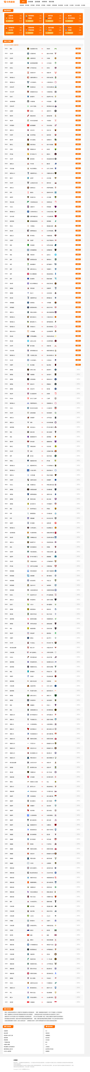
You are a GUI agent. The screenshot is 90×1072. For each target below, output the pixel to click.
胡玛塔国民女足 (34, 350)
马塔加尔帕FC (33, 561)
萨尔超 (11, 154)
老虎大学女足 (33, 614)
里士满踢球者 (33, 274)
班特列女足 (49, 887)
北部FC (48, 920)
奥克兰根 (32, 432)
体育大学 (49, 762)
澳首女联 (12, 944)
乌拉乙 (11, 206)
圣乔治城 (49, 839)
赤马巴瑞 (49, 178)
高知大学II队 (50, 911)
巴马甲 (11, 360)
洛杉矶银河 (49, 700)
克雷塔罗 (49, 288)
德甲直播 (38, 5)
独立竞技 (49, 365)
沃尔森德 (32, 777)
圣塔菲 (48, 393)
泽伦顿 (31, 676)
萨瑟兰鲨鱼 (33, 858)
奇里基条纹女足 (34, 91)
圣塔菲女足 (49, 202)
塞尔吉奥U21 (33, 317)
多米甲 (11, 345)
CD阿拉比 (49, 360)
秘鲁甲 (11, 523)
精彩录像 (51, 1)
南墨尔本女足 (33, 877)
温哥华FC (49, 111)
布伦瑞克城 (33, 796)
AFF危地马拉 (33, 68)
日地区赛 (12, 652)
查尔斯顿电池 (50, 710)
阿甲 (11, 192)
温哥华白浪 (49, 494)
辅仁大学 (32, 647)
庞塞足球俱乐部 (50, 532)
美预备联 (12, 302)
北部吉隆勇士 (50, 815)
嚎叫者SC (32, 920)
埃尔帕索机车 (33, 547)
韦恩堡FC (49, 269)
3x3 (46, 1030)
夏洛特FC (49, 369)
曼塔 (31, 451)
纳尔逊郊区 (33, 580)
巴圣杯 (11, 72)
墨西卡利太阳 (33, 681)
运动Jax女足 (33, 341)
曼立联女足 (49, 968)
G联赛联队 (47, 1035)
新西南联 (12, 571)
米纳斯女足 (33, 484)
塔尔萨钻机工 (33, 508)
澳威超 (11, 829)
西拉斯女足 (33, 87)
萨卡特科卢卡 (33, 154)
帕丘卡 (31, 293)
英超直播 (22, 5)
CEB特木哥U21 (33, 211)
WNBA (11, 657)
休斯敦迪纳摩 (33, 489)
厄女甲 (11, 182)
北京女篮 (47, 1037)
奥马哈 (31, 456)
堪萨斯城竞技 (33, 494)
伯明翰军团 (49, 250)
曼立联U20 (49, 753)
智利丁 (11, 178)
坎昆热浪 (49, 681)
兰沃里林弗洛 (33, 815)
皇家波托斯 (49, 115)
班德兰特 (49, 72)
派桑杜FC (32, 206)
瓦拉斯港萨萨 (50, 331)
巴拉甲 (11, 159)
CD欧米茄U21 (50, 82)
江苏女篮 (47, 1039)
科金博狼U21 (50, 527)
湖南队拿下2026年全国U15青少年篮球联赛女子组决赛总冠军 (18, 1016)
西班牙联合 (33, 144)
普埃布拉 (49, 609)
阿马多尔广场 (50, 642)
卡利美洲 (49, 120)
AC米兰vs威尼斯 (7, 1051)
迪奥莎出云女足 (34, 983)
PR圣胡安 (49, 101)
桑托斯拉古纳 (33, 767)
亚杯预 (11, 935)
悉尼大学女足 (33, 968)
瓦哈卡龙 (49, 130)
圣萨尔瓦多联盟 (34, 566)
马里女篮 (47, 1033)
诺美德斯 (32, 575)
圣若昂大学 (33, 72)
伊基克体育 (33, 446)
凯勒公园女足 (50, 892)
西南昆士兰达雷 (34, 781)
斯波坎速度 (49, 278)
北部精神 (49, 863)
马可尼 (31, 863)
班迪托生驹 (33, 959)
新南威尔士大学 (50, 853)
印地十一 (49, 705)
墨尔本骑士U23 (50, 729)
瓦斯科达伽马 (33, 480)
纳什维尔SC (33, 503)
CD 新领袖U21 (50, 465)
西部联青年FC (33, 825)
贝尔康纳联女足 (34, 944)
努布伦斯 (32, 441)
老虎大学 (49, 767)
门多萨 (48, 398)
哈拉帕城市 (49, 412)
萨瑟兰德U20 (33, 757)
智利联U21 (12, 77)
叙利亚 (48, 930)
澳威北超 (12, 777)
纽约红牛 (32, 384)
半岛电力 (49, 978)
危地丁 (11, 96)
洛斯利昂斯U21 (33, 77)
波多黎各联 (12, 101)
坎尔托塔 (49, 446)
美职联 (11, 369)
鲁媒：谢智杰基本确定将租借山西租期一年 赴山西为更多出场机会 (48, 1018)
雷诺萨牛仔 (33, 542)
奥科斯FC (32, 96)
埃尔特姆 (32, 810)
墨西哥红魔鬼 (33, 619)
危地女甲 (12, 87)
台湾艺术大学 (33, 762)
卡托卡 (31, 604)
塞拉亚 (48, 163)
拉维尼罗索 (33, 686)
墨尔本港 (49, 820)
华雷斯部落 (49, 235)
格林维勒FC (33, 264)
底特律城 (49, 436)
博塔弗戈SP (33, 149)
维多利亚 (49, 135)
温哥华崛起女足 (34, 216)
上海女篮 (47, 1046)
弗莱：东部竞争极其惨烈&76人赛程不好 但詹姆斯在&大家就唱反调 (19, 1012)
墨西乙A (12, 130)
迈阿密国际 (33, 379)
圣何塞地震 (49, 489)
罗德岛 (48, 508)
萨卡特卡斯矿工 (50, 427)
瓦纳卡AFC (33, 585)
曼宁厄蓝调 (49, 801)
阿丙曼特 (12, 125)
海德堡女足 (33, 887)
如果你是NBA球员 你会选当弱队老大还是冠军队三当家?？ (47, 1014)
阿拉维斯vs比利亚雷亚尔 (9, 1046)
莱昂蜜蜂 (49, 221)
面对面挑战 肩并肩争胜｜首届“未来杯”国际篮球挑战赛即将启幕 (18, 1018)
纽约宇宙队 (49, 456)
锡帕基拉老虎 (50, 226)
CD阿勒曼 (32, 331)
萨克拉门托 (49, 671)
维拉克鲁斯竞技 (50, 312)
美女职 (11, 230)
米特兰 (48, 68)
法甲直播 (43, 5)
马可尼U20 (32, 743)
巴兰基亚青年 (33, 393)
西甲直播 (27, 5)
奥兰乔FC (49, 638)
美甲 (11, 259)
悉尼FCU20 (49, 987)
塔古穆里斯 (49, 992)
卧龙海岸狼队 (33, 834)
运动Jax (49, 254)
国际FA (48, 154)
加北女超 (12, 216)
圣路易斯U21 (50, 403)
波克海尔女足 (50, 868)
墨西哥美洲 (33, 609)
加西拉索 (49, 523)
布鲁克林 (32, 254)
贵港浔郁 (6, 1039)
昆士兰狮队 (33, 978)
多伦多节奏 (49, 657)
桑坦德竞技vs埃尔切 (8, 1049)
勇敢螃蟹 (49, 556)
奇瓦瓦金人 (33, 427)
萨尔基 (48, 460)
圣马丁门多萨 (33, 398)
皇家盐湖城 (49, 623)
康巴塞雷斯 (33, 125)
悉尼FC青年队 (50, 829)
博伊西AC (49, 259)
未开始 (78, 369)
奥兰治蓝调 (49, 432)
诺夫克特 (49, 805)
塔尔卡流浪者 (50, 144)
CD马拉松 (49, 63)
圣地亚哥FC (33, 700)
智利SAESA (12, 331)
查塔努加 (32, 302)
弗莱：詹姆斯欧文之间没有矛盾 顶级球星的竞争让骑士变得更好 (19, 1014)
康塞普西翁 (49, 441)
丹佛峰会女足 (33, 537)
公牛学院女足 (50, 963)
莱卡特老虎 (33, 839)
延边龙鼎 (6, 1033)
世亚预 (11, 930)
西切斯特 (32, 278)
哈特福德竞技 (33, 250)
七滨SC (32, 916)
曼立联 (48, 834)
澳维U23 (12, 719)
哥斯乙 (11, 460)
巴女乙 (11, 484)
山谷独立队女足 (34, 182)
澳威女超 (12, 791)
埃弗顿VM (49, 139)
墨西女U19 (12, 173)
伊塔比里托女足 (50, 484)
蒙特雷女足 (49, 298)
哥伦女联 (12, 202)
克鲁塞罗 (49, 480)
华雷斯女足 (33, 772)
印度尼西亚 (49, 1002)
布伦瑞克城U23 (33, 733)
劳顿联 (48, 547)
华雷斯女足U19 (50, 173)
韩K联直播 (60, 5)
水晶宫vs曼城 (7, 1044)
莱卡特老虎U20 (33, 714)
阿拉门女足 (33, 896)
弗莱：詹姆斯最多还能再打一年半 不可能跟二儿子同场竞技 (49, 1012)
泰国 (48, 935)
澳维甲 (11, 796)
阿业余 (11, 398)
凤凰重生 (32, 705)
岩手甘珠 (32, 906)
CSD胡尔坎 (49, 408)
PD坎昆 (32, 163)
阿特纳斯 (49, 206)
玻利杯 (11, 115)
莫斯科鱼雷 (49, 901)
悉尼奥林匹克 (33, 829)
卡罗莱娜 (49, 302)
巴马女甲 (12, 91)
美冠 (11, 48)
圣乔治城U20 (50, 714)
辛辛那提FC (49, 503)
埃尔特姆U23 (33, 729)
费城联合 (49, 384)
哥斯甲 (11, 676)
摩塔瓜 (31, 638)
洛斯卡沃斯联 (50, 599)
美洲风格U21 (50, 470)
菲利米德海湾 (33, 571)
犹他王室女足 (50, 283)
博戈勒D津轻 (50, 906)
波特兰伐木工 (33, 695)
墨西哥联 (12, 221)
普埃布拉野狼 (50, 666)
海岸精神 (49, 585)
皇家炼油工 (33, 187)
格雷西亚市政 (33, 460)
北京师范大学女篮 (49, 1049)
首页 (23, 1)
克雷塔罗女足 (33, 298)
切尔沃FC (32, 130)
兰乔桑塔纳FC (50, 561)
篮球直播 (37, 1)
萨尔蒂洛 (32, 235)
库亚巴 (48, 149)
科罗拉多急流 (33, 623)
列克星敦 (32, 245)
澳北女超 (12, 949)
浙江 (46, 1042)
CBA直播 (71, 5)
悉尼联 (31, 844)
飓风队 (31, 192)
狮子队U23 (32, 786)
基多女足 (49, 182)
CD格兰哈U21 (50, 317)
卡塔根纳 (32, 226)
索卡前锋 (32, 345)
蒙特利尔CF (49, 379)
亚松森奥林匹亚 (50, 159)
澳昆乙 (11, 781)
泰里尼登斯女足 (50, 350)
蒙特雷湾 (32, 671)
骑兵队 (31, 111)
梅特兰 (31, 940)
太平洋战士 (49, 417)
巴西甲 (11, 135)
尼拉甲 (11, 412)
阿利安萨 (32, 633)
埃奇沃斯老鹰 (50, 940)
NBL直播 (66, 5)
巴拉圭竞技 (49, 125)
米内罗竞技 (33, 135)
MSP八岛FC (50, 686)
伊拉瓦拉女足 (33, 791)
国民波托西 (33, 115)
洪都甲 (11, 63)
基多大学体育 (50, 53)
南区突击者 (49, 858)
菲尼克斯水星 (33, 657)
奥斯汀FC (49, 695)
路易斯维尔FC (33, 436)
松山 (48, 781)
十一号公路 (49, 959)
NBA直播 (83, 5)
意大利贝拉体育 (34, 408)
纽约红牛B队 (50, 307)
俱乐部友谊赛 (13, 647)
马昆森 (48, 58)
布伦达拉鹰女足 (34, 892)
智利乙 (11, 144)
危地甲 (11, 58)
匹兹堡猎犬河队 (34, 48)
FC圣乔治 (49, 844)
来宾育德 (6, 1037)
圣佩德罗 (32, 417)
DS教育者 (32, 101)
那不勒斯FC (49, 264)
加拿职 (11, 111)
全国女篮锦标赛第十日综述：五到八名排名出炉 (15, 1020)
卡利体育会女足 (34, 202)
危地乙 (11, 68)
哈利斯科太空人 (50, 662)
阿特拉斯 (32, 288)
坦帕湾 (48, 48)
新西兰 (31, 930)
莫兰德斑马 (33, 801)
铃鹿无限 (32, 954)
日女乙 (11, 983)
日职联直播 (54, 5)
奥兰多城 (49, 499)
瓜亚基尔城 (33, 53)
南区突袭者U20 (50, 757)
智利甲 (11, 139)
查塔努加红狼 (33, 259)
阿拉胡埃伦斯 (50, 676)
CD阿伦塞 (32, 475)
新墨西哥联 (33, 628)
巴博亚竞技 (49, 566)
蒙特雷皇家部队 (34, 221)
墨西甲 (11, 197)
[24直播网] (9, 3)
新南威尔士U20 (50, 743)
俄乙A (11, 997)
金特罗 (31, 178)
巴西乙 (11, 149)
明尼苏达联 (33, 499)
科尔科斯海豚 (50, 422)
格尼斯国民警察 (34, 63)
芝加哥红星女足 (50, 537)
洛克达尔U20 (33, 748)
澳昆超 (11, 978)
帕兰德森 (32, 365)
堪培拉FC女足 (50, 944)
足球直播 (30, 1)
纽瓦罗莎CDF (33, 595)
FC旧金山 (32, 642)
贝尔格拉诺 (49, 513)
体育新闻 (44, 1)
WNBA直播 (77, 5)
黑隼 (31, 422)
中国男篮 (47, 1051)
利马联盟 (32, 523)
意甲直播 (32, 5)
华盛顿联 (32, 374)
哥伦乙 (11, 226)
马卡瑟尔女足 (50, 791)
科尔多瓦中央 (50, 518)
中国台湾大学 (50, 647)
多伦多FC (32, 389)
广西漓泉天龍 (7, 1042)
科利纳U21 (32, 326)
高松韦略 (32, 911)
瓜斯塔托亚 (33, 58)
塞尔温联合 (49, 575)
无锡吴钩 (6, 1030)
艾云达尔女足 (50, 872)
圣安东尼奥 (49, 628)
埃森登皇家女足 (50, 877)
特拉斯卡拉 (33, 197)
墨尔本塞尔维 (50, 796)
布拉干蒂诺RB (50, 240)
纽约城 (48, 389)
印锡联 (11, 920)
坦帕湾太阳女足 (50, 336)
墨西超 (11, 288)
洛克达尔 (32, 853)
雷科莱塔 (32, 159)
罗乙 (11, 992)
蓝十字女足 (49, 772)
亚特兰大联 (33, 369)
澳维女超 (12, 868)
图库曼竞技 (33, 513)
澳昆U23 (12, 786)
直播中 (78, 48)
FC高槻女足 (49, 983)
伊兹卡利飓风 (50, 475)
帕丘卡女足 (49, 614)
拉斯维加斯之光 (34, 710)
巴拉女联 (12, 350)
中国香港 (32, 1002)
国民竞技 (49, 633)
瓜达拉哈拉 (49, 293)
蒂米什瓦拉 (33, 992)
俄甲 (11, 901)
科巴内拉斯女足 (50, 87)
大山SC (48, 916)
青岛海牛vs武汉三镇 (8, 1035)
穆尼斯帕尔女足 (50, 106)
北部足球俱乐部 (34, 590)
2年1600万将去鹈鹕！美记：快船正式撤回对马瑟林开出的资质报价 (48, 1016)
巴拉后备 (12, 168)
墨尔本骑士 (49, 810)
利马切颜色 (33, 139)
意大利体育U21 (50, 355)
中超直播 (48, 5)
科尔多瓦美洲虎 (34, 120)
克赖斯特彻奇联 (50, 590)
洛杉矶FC (49, 374)
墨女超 (11, 298)
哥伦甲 (11, 120)
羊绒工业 (49, 580)
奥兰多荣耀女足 (34, 283)
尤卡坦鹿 (49, 197)
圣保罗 (31, 240)
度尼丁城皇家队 (50, 571)
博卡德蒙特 (49, 604)
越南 (31, 935)
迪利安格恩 (33, 412)
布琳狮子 (32, 805)
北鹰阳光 (49, 825)
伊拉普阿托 (33, 599)
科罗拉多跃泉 (50, 245)
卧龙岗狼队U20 (33, 753)
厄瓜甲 (11, 53)
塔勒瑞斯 (32, 518)
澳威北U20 (12, 714)
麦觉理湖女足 (33, 949)
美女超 (11, 336)
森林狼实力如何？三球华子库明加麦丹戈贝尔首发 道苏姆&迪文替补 (42, 1020)
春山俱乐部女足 (34, 872)
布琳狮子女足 (50, 896)
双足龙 (48, 954)
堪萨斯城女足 (33, 230)
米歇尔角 (49, 345)
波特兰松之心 (33, 269)
